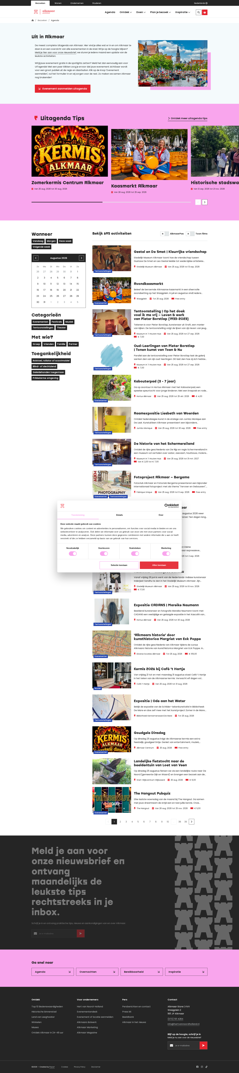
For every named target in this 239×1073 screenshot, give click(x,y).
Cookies (64, 1067)
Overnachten (88, 972)
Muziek (69, 321)
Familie (61, 344)
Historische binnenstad (44, 1011)
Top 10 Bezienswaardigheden (47, 1006)
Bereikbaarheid (134, 972)
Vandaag (38, 241)
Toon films (201, 233)
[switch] (104, 553)
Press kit (126, 1011)
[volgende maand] (81, 258)
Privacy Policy (79, 1067)
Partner (73, 344)
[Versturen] (81, 934)
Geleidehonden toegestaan (48, 372)
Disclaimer (95, 1067)
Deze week (65, 241)
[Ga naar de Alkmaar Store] (204, 12)
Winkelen (36, 1022)
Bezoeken (40, 3)
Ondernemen (77, 3)
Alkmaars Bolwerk (87, 1022)
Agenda (110, 12)
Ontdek (124, 12)
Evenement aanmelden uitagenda (64, 88)
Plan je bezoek (159, 12)
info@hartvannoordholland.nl (183, 1024)
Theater (61, 327)
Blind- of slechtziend (44, 366)
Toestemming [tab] (78, 515)
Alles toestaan (159, 565)
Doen (139, 12)
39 (185, 821)
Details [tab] (119, 515)
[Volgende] (191, 821)
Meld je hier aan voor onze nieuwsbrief (55, 52)
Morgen (51, 241)
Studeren (96, 3)
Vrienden (49, 344)
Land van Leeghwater (43, 1017)
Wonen (58, 3)
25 (51, 296)
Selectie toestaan (119, 565)
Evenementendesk (87, 1011)
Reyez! (52, 1067)
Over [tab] (161, 515)
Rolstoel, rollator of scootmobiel (51, 360)
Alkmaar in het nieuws (134, 1022)
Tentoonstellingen (43, 327)
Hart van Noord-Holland (90, 1006)
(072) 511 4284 (175, 1018)
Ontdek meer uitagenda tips (189, 118)
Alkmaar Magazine (87, 1032)
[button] (200, 3)
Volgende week (41, 246)
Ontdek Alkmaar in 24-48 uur (47, 1032)
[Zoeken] (198, 12)
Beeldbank (128, 1017)
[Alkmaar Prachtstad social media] (197, 1067)
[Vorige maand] (35, 258)
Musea (35, 1027)
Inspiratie (181, 12)
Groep (36, 344)
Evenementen (40, 321)
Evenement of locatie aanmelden (95, 1017)
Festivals (57, 321)
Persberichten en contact (136, 1006)
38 (179, 821)
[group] (70, 160)
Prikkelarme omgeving (45, 378)
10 (168, 821)
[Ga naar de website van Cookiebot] (166, 506)
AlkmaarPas (177, 233)
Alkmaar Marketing (87, 1027)
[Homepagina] (33, 20)
